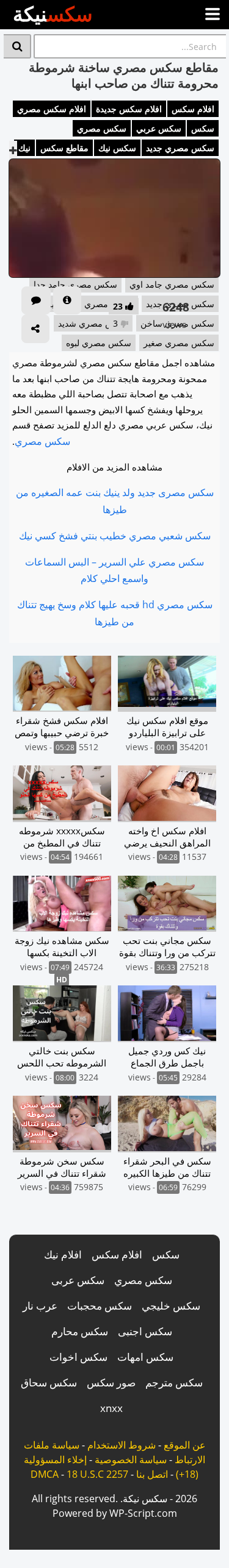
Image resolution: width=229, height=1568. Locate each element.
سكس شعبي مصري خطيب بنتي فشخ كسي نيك (115, 535)
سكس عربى (77, 1280)
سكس (202, 128)
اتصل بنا (152, 1474)
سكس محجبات (99, 1306)
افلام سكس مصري (51, 109)
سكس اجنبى (145, 1331)
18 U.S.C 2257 (97, 1474)
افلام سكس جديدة (129, 109)
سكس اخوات (78, 1357)
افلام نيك (63, 1254)
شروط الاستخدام (121, 1445)
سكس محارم (79, 1331)
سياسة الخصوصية (131, 1459)
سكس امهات (145, 1357)
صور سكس (111, 1382)
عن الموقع (185, 1445)
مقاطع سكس (64, 148)
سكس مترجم (174, 1382)
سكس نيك (117, 148)
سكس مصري (101, 128)
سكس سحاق (49, 1382)
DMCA (45, 1474)
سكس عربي (158, 128)
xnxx (111, 1408)
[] (17, 46)
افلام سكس (193, 109)
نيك (24, 148)
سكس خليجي (171, 1306)
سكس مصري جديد (180, 148)
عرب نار (40, 1306)
